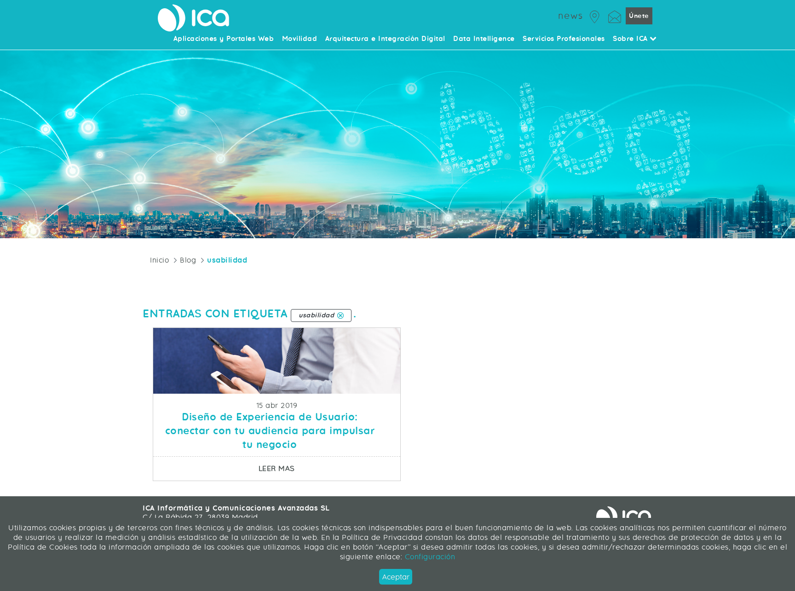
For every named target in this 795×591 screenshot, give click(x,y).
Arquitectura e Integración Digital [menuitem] (385, 39)
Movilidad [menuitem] (299, 39)
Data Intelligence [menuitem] (484, 39)
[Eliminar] (340, 315)
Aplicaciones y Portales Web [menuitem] (223, 39)
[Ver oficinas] (595, 15)
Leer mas (329, 468)
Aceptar (395, 577)
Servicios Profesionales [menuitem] (564, 39)
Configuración (428, 557)
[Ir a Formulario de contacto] (614, 15)
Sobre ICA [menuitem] (631, 39)
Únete (639, 15)
